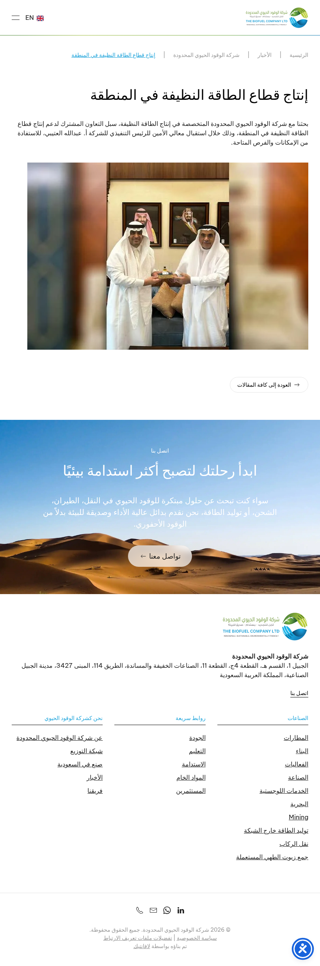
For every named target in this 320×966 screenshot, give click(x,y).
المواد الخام (191, 777)
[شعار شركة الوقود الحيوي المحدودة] (265, 626)
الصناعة (298, 777)
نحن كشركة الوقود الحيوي (73, 718)
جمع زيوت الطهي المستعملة (272, 857)
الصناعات (298, 718)
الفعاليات (296, 764)
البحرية (299, 804)
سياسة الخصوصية (197, 937)
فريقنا (95, 790)
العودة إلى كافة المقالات (264, 384)
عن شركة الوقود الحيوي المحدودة (59, 737)
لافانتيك (141, 946)
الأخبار (95, 777)
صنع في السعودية (80, 764)
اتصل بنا (299, 693)
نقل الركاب (293, 843)
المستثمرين (191, 790)
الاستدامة (194, 764)
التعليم (197, 751)
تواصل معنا (165, 556)
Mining (298, 817)
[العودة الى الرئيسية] (277, 17)
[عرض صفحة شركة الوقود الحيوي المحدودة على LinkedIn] (181, 909)
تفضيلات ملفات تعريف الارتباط (137, 937)
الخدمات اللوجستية (284, 790)
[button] (16, 17)
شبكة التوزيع (86, 751)
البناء (302, 751)
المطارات (296, 737)
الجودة (197, 737)
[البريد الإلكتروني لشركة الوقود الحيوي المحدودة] (153, 909)
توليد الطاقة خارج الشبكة (276, 830)
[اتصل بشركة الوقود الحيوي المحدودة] (140, 909)
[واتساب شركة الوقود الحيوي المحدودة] (167, 909)
